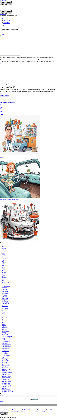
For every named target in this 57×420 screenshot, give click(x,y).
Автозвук (3, 280)
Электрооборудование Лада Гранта (6, 390)
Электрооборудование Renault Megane (7, 386)
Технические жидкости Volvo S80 (6, 340)
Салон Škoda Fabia (4, 332)
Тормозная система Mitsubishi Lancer (6, 346)
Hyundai (3, 257)
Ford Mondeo (3, 253)
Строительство (4, 338)
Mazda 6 (3, 263)
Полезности (3, 320)
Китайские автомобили (5, 308)
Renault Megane (4, 272)
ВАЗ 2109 (3, 283)
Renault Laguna (3, 271)
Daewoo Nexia (3, 251)
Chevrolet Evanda (4, 248)
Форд (43, 411)
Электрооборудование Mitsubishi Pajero (7, 381)
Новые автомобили (4, 317)
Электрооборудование (4, 370)
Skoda (2, 273)
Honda (2, 256)
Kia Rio (2, 261)
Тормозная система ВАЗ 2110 (5, 348)
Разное (4, 26)
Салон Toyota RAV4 (4, 333)
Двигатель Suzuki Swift (5, 302)
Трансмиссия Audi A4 (4, 350)
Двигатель (3, 288)
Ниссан (36, 411)
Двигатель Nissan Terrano (5, 298)
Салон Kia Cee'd (4, 328)
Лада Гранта (3, 313)
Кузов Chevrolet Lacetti (4, 309)
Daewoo (16, 409)
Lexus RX (3, 262)
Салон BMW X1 (4, 324)
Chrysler (3, 249)
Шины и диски (4, 368)
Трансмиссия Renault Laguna (5, 352)
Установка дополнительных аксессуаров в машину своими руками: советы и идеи (9, 199)
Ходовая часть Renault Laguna (5, 364)
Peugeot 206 (3, 269)
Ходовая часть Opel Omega (5, 363)
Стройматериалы (4, 339)
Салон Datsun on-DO (4, 326)
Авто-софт (3, 279)
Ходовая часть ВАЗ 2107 (5, 367)
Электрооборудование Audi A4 (6, 371)
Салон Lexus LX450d (4, 329)
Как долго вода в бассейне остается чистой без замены (7, 102)
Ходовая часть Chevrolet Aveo (5, 360)
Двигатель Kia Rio (4, 294)
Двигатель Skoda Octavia (5, 301)
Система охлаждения (4, 335)
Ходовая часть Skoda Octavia (5, 365)
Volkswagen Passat (4, 277)
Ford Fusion (3, 252)
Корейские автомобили (6, 21)
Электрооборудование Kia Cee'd (6, 378)
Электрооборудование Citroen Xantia (6, 373)
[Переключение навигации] (0, 9)
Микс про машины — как (5, 314)
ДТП (2, 305)
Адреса (2, 281)
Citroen (14, 409)
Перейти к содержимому (3, 0)
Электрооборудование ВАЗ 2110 (6, 388)
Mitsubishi (47, 409)
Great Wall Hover (4, 255)
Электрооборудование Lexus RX (6, 379)
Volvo (2, 278)
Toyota (12, 411)
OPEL (51, 409)
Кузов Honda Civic (4, 310)
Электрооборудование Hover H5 (6, 377)
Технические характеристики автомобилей (7, 341)
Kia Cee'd (3, 260)
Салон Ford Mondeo (4, 327)
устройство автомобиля (5, 358)
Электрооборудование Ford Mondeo (6, 376)
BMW (2, 244)
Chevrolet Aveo (3, 247)
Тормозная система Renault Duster (6, 347)
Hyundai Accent (4, 258)
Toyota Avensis (3, 275)
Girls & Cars (3, 254)
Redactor (2, 34)
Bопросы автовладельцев (5, 245)
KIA (28, 409)
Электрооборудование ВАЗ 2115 (6, 389)
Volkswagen (3, 276)
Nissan (2, 267)
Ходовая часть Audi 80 (4, 359)
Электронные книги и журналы (6, 369)
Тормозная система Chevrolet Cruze (6, 344)
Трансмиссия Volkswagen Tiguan (6, 355)
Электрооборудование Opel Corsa (6, 384)
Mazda (37, 409)
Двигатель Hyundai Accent (5, 291)
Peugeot (53, 409)
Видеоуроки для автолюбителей (6, 286)
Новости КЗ (3, 316)
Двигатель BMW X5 (4, 289)
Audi (3, 409)
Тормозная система (4, 343)
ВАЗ (22, 411)
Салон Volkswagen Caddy (5, 334)
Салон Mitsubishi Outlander (5, 331)
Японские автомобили (6, 22)
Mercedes (40, 409)
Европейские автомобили (6, 20)
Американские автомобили (6, 19)
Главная (3, 18)
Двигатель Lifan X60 (4, 296)
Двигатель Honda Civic (5, 290)
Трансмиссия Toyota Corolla (5, 354)
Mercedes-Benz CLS (4, 264)
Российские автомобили (6, 23)
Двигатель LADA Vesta (5, 295)
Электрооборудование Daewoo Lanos (6, 374)
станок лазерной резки (17, 84)
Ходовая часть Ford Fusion (5, 361)
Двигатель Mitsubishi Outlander (6, 297)
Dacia (2, 250)
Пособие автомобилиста (3, 14)
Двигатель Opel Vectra (4, 300)
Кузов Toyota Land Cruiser (5, 312)
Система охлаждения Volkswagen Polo (7, 337)
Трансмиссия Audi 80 (4, 349)
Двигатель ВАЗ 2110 (4, 304)
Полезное (3, 319)
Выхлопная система (4, 287)
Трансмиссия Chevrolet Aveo (5, 351)
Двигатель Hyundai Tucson (5, 293)
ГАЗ (24, 411)
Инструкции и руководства (5, 307)
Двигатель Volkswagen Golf (5, 303)
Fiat (21, 409)
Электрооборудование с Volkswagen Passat (7, 391)
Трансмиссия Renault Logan (5, 353)
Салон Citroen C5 (4, 325)
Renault (2, 270)
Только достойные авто (5, 342)
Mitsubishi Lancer (4, 265)
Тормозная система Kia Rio (5, 345)
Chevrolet (3, 246)
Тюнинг (3, 25)
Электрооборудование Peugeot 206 (6, 385)
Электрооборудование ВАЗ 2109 (6, 387)
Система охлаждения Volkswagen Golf (7, 336)
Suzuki (2, 274)
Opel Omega (3, 268)
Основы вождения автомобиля (6, 318)
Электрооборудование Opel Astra (6, 383)
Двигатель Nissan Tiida (5, 299)
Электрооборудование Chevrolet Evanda (7, 372)
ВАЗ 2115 (3, 284)
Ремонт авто (3, 24)
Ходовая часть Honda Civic (5, 362)
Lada (30, 409)
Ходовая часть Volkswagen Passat (6, 366)
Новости (3, 315)
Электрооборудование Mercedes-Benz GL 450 (7, 380)
